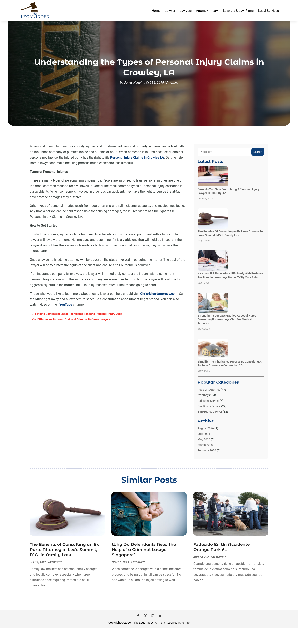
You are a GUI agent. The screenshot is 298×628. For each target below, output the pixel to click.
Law (215, 11)
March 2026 (205, 444)
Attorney (202, 11)
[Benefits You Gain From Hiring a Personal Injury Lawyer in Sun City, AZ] (213, 176)
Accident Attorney (209, 389)
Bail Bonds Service (209, 406)
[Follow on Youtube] (160, 616)
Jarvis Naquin (134, 82)
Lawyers (186, 11)
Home (156, 11)
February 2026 (207, 450)
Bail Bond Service (208, 400)
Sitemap (184, 622)
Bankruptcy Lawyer (210, 411)
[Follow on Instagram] (152, 616)
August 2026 (206, 428)
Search (257, 151)
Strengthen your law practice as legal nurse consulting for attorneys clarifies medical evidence (227, 319)
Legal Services (268, 11)
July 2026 (204, 433)
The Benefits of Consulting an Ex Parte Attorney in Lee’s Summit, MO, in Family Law (64, 549)
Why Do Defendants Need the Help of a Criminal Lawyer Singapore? (144, 549)
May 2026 (204, 439)
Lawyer (170, 11)
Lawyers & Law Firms (238, 11)
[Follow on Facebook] (138, 616)
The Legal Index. (144, 622)
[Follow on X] (145, 616)
